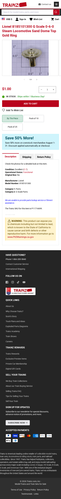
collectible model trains (47, 454)
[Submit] (56, 12)
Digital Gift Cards (13, 369)
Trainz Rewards (12, 354)
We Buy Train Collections (16, 381)
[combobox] (31, 12)
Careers (9, 341)
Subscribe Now (16, 423)
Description (10, 156)
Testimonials (26, 494)
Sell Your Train (12, 401)
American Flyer (17, 468)
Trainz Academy (13, 331)
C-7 (25, 169)
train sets (4, 456)
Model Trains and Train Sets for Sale (30, 484)
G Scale (3, 468)
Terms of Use (16, 490)
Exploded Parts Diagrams (17, 326)
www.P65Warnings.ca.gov (21, 237)
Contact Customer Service (17, 264)
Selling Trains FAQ (13, 391)
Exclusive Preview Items (16, 359)
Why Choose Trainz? (14, 311)
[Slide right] (37, 79)
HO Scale (47, 465)
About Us (10, 306)
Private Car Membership (16, 364)
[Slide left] (24, 79)
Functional (28, 172)
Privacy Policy (30, 490)
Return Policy (44, 157)
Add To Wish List (14, 110)
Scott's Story (11, 316)
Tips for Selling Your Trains (17, 396)
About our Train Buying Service (19, 386)
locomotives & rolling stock (20, 456)
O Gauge (39, 465)
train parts (36, 456)
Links (36, 494)
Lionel (32, 465)
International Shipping (15, 269)
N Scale (55, 465)
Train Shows (11, 336)
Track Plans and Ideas (15, 321)
